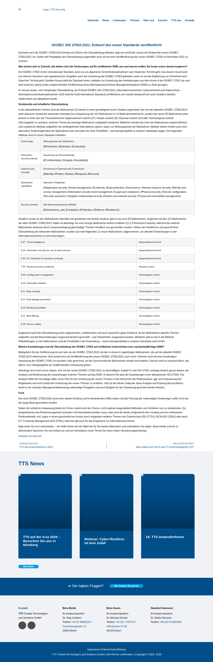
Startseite (93, 20)
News (105, 20)
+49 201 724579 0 (125, 622)
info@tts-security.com (30, 436)
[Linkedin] (22, 625)
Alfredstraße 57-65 (116, 626)
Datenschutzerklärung (113, 649)
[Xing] (31, 625)
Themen (135, 20)
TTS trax (176, 20)
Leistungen (119, 20)
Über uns (148, 20)
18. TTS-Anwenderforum (165, 537)
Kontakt (189, 20)
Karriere (162, 20)
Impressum (93, 649)
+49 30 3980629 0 (81, 622)
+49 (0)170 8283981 (170, 622)
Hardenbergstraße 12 (74, 626)
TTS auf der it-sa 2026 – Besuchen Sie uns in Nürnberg (41, 540)
